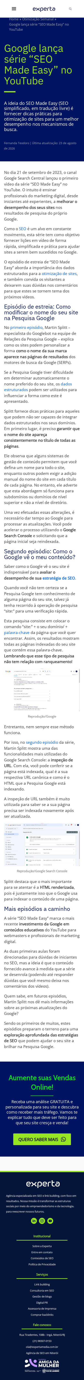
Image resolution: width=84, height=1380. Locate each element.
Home (14, 19)
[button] (42, 1139)
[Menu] (14, 9)
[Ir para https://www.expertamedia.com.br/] (44, 9)
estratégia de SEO (59, 578)
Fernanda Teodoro (16, 143)
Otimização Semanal (38, 19)
